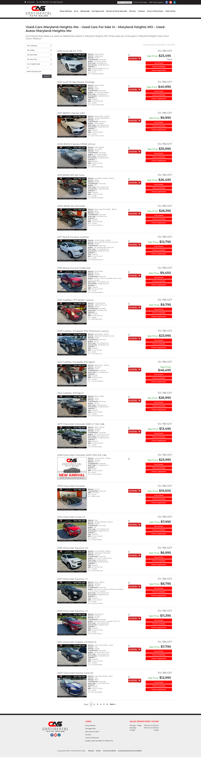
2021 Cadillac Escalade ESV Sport (76, 362)
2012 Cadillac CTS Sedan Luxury (75, 300)
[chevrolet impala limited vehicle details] (71, 655)
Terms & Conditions (109, 750)
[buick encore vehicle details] (71, 281)
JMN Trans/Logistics (156, 2)
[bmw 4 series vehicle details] (71, 126)
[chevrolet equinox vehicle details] (71, 561)
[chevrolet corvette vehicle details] (71, 499)
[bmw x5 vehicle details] (71, 219)
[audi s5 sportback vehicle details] (71, 95)
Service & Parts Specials (116, 11)
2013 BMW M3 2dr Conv (71, 175)
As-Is (76, 11)
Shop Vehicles (66, 11)
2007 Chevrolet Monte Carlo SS (75, 673)
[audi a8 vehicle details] (71, 64)
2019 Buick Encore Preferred (73, 268)
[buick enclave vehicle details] (71, 250)
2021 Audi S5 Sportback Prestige (76, 82)
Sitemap (91, 750)
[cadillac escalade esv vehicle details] (71, 344)
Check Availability (158, 66)
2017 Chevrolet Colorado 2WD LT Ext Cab (80, 424)
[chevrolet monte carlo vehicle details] (71, 686)
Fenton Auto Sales (140, 2)
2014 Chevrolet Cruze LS (71, 517)
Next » (113, 704)
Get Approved (98, 11)
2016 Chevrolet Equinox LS (72, 548)
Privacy (98, 750)
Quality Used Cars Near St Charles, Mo (99, 741)
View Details (158, 63)
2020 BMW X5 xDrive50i (71, 206)
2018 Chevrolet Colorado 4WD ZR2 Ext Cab (81, 455)
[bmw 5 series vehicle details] (71, 157)
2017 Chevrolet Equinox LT (72, 579)
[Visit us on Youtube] (170, 2)
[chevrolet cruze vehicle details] (71, 530)
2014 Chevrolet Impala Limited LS (76, 642)
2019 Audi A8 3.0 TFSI (69, 51)
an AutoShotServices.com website (130, 750)
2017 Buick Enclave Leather (73, 237)
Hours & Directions (155, 11)
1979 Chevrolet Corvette (71, 486)
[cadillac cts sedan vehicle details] (71, 313)
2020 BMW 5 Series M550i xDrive (76, 144)
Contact (141, 11)
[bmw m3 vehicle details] (71, 188)
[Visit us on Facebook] (166, 2)
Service (132, 11)
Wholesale (85, 11)
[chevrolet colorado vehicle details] (71, 437)
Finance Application (158, 70)
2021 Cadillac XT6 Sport (70, 393)
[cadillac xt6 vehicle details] (71, 406)
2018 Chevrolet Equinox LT (72, 611)
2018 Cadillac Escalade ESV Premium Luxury (83, 331)
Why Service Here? (92, 732)
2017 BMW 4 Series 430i (71, 113)
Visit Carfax (170, 11)
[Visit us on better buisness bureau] (174, 2)
